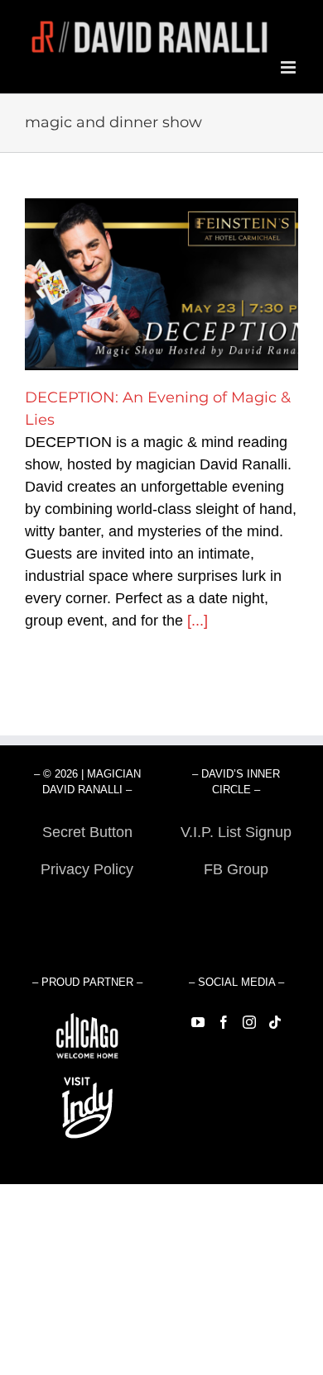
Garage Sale (236, 906)
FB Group (236, 869)
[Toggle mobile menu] (289, 67)
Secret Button (87, 832)
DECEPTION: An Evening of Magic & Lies (161, 284)
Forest (87, 906)
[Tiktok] (275, 1022)
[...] (197, 620)
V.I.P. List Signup (236, 832)
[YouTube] (198, 1022)
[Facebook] (223, 1022)
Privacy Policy (87, 869)
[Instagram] (249, 1022)
